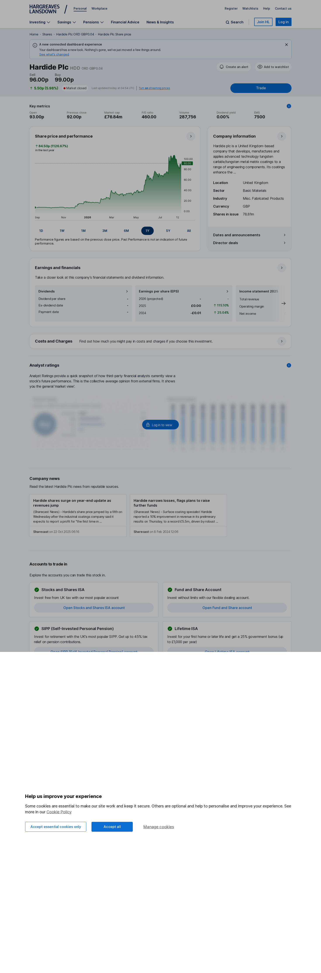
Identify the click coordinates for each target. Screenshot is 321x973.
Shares (47, 34)
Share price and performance (64, 136)
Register (231, 8)
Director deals (225, 243)
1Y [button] (147, 231)
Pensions (91, 22)
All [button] (189, 231)
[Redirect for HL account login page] (160, 424)
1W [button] (62, 231)
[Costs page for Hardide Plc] (161, 341)
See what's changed (54, 54)
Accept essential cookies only (55, 826)
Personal (80, 8)
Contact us (283, 8)
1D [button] (41, 231)
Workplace (99, 8)
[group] (115, 231)
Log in (283, 22)
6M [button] (126, 231)
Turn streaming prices (154, 88)
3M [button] (104, 231)
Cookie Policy (59, 812)
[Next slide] (279, 303)
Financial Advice (125, 22)
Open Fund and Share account (227, 608)
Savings (64, 22)
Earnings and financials (57, 267)
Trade (261, 88)
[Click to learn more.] (289, 106)
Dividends (46, 291)
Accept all (112, 826)
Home (33, 34)
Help (266, 8)
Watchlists (250, 8)
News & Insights (160, 22)
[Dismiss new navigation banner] (286, 44)
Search (237, 22)
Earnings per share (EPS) (159, 291)
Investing (37, 22)
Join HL (263, 22)
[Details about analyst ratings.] (289, 365)
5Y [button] (168, 231)
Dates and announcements (236, 235)
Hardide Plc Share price (114, 34)
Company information (234, 136)
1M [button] (83, 231)
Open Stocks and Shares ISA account (94, 608)
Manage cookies (158, 826)
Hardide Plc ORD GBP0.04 (75, 34)
